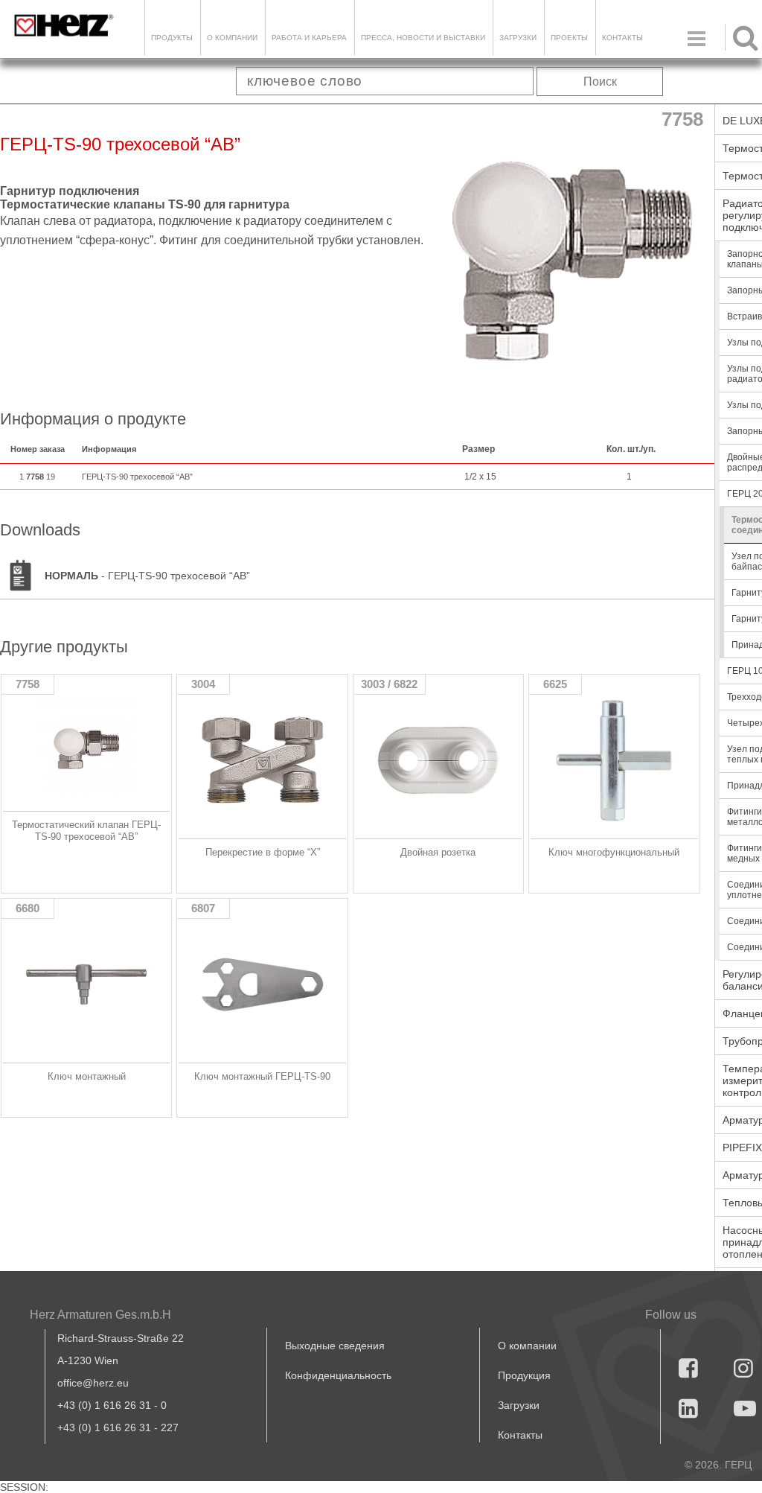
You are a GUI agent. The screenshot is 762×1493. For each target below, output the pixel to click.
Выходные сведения (335, 1346)
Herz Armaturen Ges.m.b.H (100, 1314)
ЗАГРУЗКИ (518, 38)
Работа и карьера (309, 38)
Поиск (600, 81)
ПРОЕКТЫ (569, 38)
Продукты (172, 38)
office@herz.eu (93, 1383)
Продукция (524, 1375)
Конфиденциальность (338, 1375)
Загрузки (519, 1405)
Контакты (622, 38)
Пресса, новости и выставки (423, 38)
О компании (232, 38)
